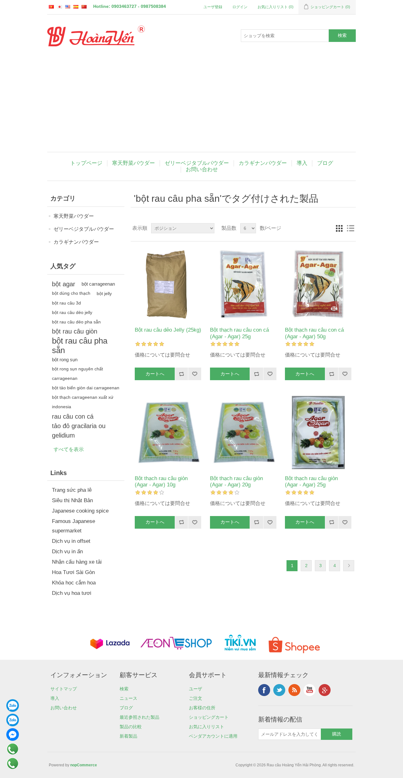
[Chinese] (84, 7)
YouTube (309, 690)
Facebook (264, 690)
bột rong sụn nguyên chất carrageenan (77, 374)
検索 (124, 688)
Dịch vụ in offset (71, 541)
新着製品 (128, 736)
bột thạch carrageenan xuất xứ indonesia (82, 402)
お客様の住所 (202, 707)
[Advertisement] (201, 105)
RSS (294, 690)
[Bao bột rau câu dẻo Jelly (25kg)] (168, 284)
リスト (350, 228)
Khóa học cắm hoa (74, 583)
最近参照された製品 (139, 717)
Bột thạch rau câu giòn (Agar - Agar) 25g (311, 481)
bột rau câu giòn (74, 331)
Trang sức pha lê (72, 490)
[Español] (76, 7)
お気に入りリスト (206, 726)
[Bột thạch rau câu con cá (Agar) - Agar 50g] (318, 284)
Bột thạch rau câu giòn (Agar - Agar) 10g (161, 481)
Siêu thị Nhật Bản (72, 500)
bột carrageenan (98, 284)
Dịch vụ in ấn (67, 551)
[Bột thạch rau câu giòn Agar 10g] (168, 432)
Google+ (325, 690)
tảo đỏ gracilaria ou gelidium (78, 430)
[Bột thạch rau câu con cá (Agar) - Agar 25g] (243, 284)
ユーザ (195, 688)
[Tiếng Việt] (51, 7)
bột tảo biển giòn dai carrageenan (85, 388)
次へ (348, 565)
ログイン (239, 7)
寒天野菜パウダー (133, 163)
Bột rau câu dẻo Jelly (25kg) (168, 330)
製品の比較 (131, 726)
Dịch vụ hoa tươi (71, 593)
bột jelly (104, 293)
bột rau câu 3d (66, 302)
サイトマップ (63, 688)
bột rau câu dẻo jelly (72, 312)
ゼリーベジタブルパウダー (197, 163)
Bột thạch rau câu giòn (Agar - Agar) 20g (236, 481)
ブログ (325, 163)
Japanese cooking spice (80, 511)
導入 (302, 163)
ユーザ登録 (212, 7)
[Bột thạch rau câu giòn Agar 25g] (318, 432)
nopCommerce (83, 765)
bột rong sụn (64, 359)
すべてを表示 (69, 449)
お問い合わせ (202, 169)
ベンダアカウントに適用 (213, 736)
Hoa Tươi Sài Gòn (73, 572)
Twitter (279, 690)
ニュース (128, 698)
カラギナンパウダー (263, 163)
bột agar (63, 284)
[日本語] (59, 7)
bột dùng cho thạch (71, 293)
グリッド (339, 228)
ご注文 (195, 698)
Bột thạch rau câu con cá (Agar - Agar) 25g (239, 333)
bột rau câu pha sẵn (79, 345)
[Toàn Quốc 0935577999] (12, 710)
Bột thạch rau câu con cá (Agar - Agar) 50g (314, 333)
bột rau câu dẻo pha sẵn (76, 321)
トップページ (86, 163)
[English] (67, 7)
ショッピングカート (209, 717)
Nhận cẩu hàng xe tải (77, 562)
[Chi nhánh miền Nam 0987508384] (12, 724)
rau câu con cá (73, 416)
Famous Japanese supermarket (73, 526)
